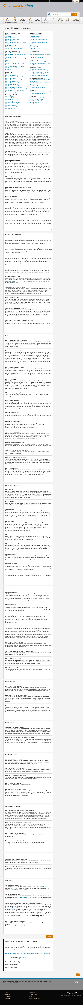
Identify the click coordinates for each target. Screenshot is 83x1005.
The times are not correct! (11, 57)
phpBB (12, 282)
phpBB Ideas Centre (23, 897)
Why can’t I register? (10, 37)
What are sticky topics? (10, 105)
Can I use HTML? (9, 98)
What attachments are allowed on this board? (40, 91)
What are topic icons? (10, 108)
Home (7, 992)
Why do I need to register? (11, 34)
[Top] (51, 229)
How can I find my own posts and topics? (39, 75)
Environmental (8, 953)
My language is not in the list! (12, 61)
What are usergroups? (35, 37)
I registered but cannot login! (12, 39)
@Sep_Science (22, 957)
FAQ (59, 0)
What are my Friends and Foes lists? (38, 61)
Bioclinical (25, 953)
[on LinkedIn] (78, 982)
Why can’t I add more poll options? (13, 79)
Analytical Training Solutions (35, 998)
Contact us (8, 994)
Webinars (68, 20)
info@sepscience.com (23, 982)
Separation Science (24, 958)
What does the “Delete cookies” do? (13, 48)
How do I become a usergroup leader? (38, 42)
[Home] (20, 7)
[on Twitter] (76, 982)
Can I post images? (10, 101)
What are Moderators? (35, 36)
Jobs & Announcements (45, 21)
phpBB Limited (44, 886)
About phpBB (16, 889)
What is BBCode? (9, 96)
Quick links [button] (53, 0)
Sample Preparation (30, 21)
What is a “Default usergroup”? (37, 46)
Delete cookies (8, 996)
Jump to (49, 936)
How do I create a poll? (10, 78)
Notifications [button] (45, 0)
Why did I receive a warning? (12, 85)
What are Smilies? (9, 99)
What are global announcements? (13, 102)
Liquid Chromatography (33, 953)
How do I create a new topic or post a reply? (15, 73)
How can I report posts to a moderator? (14, 87)
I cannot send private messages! (37, 52)
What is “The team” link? (35, 48)
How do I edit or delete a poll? (12, 81)
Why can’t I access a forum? (12, 82)
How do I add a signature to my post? (14, 76)
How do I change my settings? (12, 52)
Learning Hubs (76, 20)
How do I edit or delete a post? (12, 75)
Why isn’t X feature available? (37, 99)
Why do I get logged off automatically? (14, 46)
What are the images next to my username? (15, 63)
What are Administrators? (35, 34)
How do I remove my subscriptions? (38, 87)
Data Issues (37, 20)
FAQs (53, 20)
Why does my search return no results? (39, 70)
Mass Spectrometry (12, 955)
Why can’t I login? (9, 40)
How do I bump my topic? (11, 92)
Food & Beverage (41, 952)
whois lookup (11, 907)
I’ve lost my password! (10, 45)
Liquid (7, 21)
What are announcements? (11, 104)
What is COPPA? (9, 36)
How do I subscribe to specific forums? (39, 85)
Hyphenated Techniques (22, 21)
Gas (15, 21)
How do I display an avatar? (11, 64)
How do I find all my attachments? (38, 93)
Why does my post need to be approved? (15, 90)
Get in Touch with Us (67, 0)
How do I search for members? (37, 73)
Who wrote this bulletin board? (37, 97)
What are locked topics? (11, 107)
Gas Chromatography (45, 953)
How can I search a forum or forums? (38, 69)
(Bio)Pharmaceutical (17, 953)
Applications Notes (60, 21)
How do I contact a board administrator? (39, 103)
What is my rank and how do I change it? (15, 66)
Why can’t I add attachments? (12, 84)
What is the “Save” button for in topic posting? (16, 89)
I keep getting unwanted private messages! (40, 54)
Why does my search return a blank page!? (40, 72)
